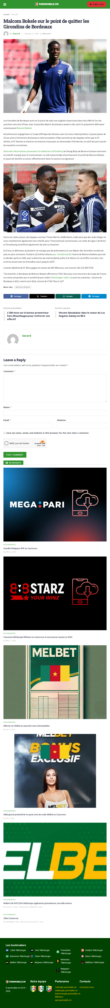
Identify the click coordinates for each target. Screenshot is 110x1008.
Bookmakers (9, 544)
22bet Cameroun (10, 918)
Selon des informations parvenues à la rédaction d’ (32, 151)
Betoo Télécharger (93, 956)
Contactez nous (87, 987)
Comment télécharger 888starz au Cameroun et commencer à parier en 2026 (37, 637)
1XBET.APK (98, 4)
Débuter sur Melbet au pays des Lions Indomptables (26, 725)
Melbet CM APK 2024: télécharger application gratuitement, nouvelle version (37, 903)
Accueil (6, 14)
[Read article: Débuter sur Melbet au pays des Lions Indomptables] (55, 682)
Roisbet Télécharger (94, 950)
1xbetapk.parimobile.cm (65, 987)
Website (61, 420)
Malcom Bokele (24, 128)
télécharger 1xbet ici (61, 277)
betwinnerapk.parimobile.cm (67, 994)
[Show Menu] (4, 4)
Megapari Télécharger (66, 970)
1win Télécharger (42, 950)
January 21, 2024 (32, 33)
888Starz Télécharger (94, 962)
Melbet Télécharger (18, 962)
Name (7, 407)
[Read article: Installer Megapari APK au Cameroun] (55, 504)
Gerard (16, 33)
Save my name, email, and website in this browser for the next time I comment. (47, 433)
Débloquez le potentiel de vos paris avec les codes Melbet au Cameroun (34, 814)
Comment (9, 371)
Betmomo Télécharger (66, 961)
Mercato (14, 14)
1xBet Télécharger (18, 950)
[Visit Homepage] (46, 4)
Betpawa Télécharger (44, 962)
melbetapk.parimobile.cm (66, 990)
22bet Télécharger (43, 956)
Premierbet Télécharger (66, 952)
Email (7, 420)
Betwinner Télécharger (20, 956)
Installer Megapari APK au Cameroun (20, 548)
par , (62, 254)
